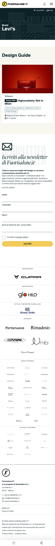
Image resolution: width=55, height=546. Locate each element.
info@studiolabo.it (12, 498)
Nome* (5, 195)
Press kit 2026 (7, 511)
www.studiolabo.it (12, 501)
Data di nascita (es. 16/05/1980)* (17, 225)
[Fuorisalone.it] (15, 4)
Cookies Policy (20, 534)
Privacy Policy (7, 534)
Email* (5, 215)
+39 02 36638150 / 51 (12, 495)
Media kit (5, 508)
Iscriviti (27, 244)
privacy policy (22, 237)
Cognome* (6, 205)
